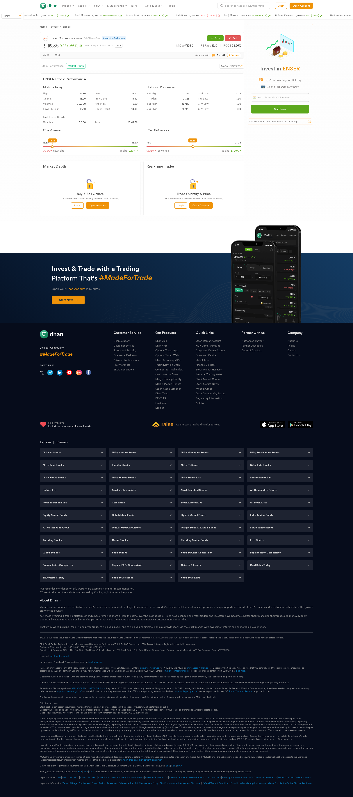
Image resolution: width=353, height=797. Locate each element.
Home (43, 26)
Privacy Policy (98, 783)
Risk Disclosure (167, 783)
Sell (234, 38)
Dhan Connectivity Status (210, 393)
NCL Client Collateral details (263, 777)
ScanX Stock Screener (168, 388)
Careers (292, 350)
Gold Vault (161, 403)
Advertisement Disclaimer (188, 783)
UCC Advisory (214, 777)
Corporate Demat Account (211, 350)
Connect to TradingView (169, 369)
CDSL (83, 777)
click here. (241, 671)
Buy (217, 38)
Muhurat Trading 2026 (209, 374)
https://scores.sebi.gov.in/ (69, 691)
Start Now (280, 109)
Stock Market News (207, 383)
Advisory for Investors (126, 359)
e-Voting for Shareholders (234, 777)
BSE (167, 765)
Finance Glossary (205, 364)
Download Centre (206, 355)
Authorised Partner (252, 340)
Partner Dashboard (252, 345)
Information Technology (114, 38)
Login (281, 5)
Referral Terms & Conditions (215, 783)
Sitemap (62, 442)
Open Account (301, 5)
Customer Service (124, 345)
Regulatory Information (209, 398)
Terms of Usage (70, 783)
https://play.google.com (186, 691)
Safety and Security (125, 350)
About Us (293, 340)
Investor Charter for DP (156, 777)
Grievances (112, 783)
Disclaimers (84, 783)
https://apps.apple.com (240, 691)
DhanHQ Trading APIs (167, 359)
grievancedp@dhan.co (197, 668)
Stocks (54, 26)
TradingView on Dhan (167, 364)
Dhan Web (161, 345)
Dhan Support (122, 340)
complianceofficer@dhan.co (176, 671)
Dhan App (161, 340)
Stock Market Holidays (209, 369)
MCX (179, 765)
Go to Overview (230, 65)
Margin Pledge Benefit (168, 383)
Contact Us (294, 355)
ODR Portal (103, 777)
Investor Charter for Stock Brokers (127, 777)
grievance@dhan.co (149, 668)
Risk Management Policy (146, 783)
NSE (173, 765)
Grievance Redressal (125, 355)
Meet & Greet (204, 388)
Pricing (291, 345)
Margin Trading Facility (168, 379)
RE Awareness (122, 364)
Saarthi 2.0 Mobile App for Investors (248, 783)
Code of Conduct (252, 350)
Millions (159, 407)
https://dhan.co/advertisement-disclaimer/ (142, 760)
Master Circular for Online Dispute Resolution (290, 783)
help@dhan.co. (95, 662)
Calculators (202, 359)
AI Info (200, 403)
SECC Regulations (124, 369)
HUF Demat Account (208, 345)
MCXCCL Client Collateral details (294, 777)
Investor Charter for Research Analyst (187, 777)
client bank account (59, 656)
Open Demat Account (208, 340)
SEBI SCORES (78, 688)
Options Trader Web (167, 355)
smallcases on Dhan (166, 374)
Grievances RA (126, 783)
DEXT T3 (160, 398)
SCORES (92, 777)
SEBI (58, 777)
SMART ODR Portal (95, 688)
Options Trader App (166, 350)
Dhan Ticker (162, 393)
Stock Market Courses (208, 379)
